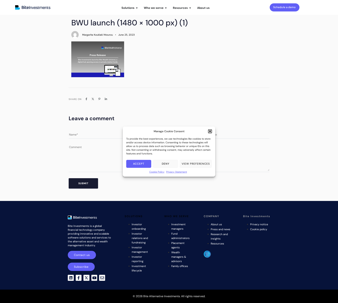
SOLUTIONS (134, 216)
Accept (138, 164)
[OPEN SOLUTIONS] (136, 8)
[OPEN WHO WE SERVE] (165, 8)
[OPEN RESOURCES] (190, 8)
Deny (165, 164)
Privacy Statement (176, 171)
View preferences (196, 164)
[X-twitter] (86, 278)
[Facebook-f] (79, 278)
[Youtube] (94, 278)
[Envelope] (102, 278)
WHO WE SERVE (176, 216)
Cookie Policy (156, 171)
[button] (210, 131)
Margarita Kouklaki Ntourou (97, 34)
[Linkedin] (71, 278)
